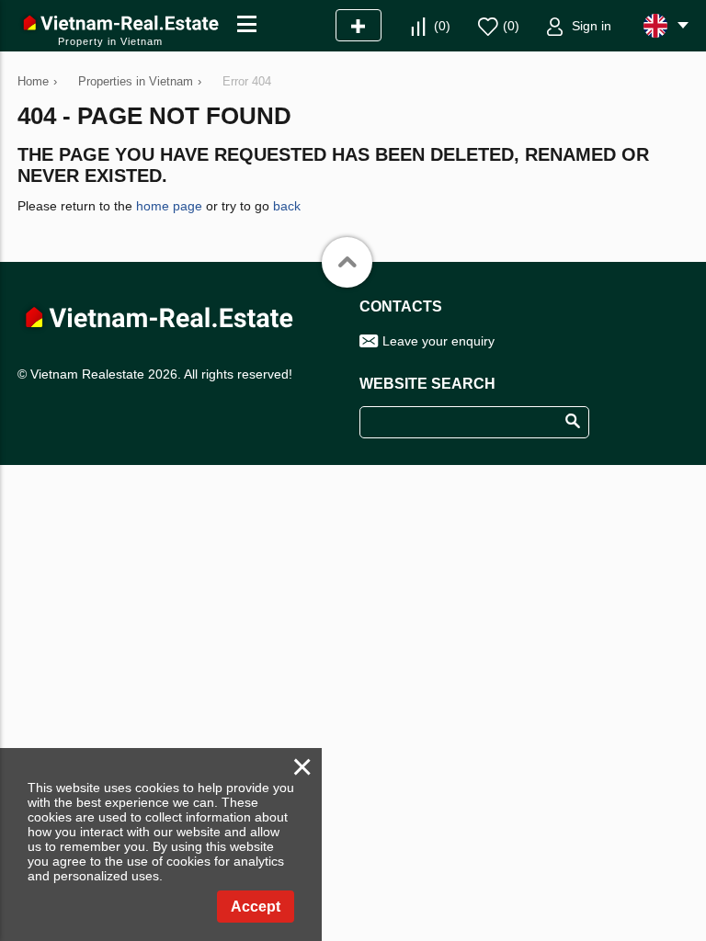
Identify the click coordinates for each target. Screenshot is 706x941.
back (287, 205)
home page (169, 205)
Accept (255, 906)
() (442, 25)
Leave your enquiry (438, 341)
